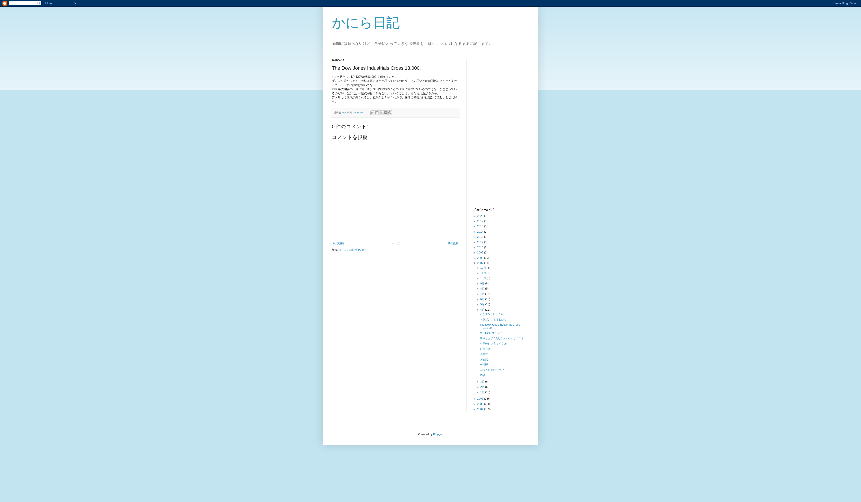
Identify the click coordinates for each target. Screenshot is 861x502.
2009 (480, 252)
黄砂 (482, 375)
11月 (483, 273)
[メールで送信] (372, 112)
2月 (482, 387)
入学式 (484, 354)
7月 (482, 294)
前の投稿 (453, 243)
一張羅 (484, 364)
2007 (480, 263)
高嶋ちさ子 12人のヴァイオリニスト (502, 338)
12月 (483, 267)
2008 (480, 258)
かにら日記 (366, 22)
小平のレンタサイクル (493, 343)
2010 (480, 247)
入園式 (484, 359)
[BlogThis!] (377, 112)
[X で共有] (381, 112)
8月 (482, 288)
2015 (480, 226)
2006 (480, 398)
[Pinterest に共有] (389, 112)
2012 (480, 242)
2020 (480, 216)
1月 (482, 392)
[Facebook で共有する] (385, 112)
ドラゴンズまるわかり (493, 319)
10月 (483, 278)
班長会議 (485, 349)
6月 (482, 299)
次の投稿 (338, 243)
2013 (480, 236)
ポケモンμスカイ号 (491, 314)
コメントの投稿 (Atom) (352, 249)
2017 (480, 221)
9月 (482, 283)
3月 (482, 381)
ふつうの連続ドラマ (492, 369)
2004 (480, 409)
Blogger (438, 434)
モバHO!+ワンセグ (491, 333)
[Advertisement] (491, 133)
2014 (480, 231)
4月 (482, 309)
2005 (480, 404)
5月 (482, 304)
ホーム (396, 243)
